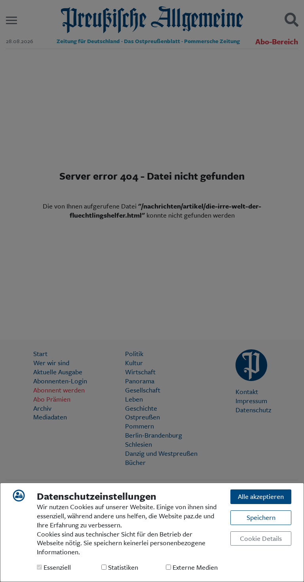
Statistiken (122, 567)
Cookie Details (261, 538)
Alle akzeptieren (261, 496)
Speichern (261, 517)
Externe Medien (194, 567)
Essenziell (56, 567)
